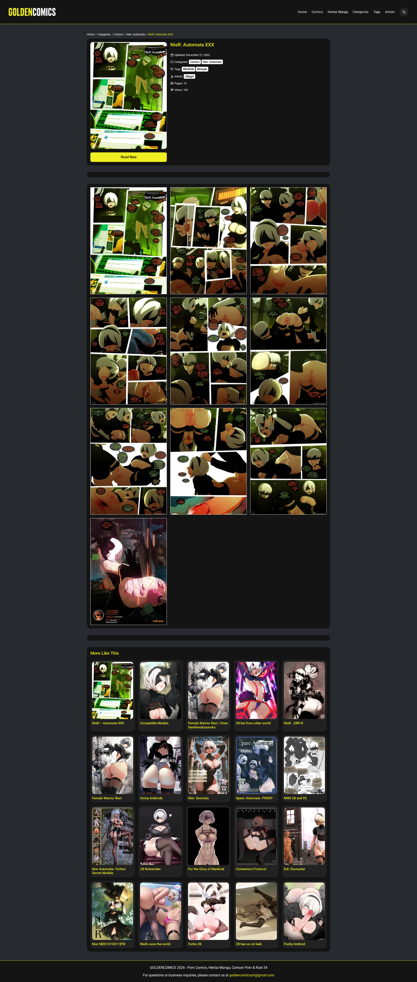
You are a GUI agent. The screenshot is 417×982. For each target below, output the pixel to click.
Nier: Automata (136, 34)
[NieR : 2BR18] (304, 690)
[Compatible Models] (160, 690)
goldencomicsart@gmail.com (251, 975)
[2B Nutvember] (160, 836)
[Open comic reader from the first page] (128, 95)
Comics (317, 12)
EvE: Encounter (294, 869)
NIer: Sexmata (198, 798)
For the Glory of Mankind (206, 869)
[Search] (404, 12)
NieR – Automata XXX (108, 723)
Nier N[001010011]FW (108, 944)
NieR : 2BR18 (293, 723)
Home (302, 12)
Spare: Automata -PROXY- (254, 798)
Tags (376, 12)
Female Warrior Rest (107, 798)
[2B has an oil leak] (256, 911)
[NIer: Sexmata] (208, 765)
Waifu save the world (155, 944)
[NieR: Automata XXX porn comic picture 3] (288, 241)
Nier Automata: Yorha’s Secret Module (109, 871)
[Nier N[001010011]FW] (112, 911)
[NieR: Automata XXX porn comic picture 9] (288, 461)
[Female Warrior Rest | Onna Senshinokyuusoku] (208, 690)
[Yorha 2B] (208, 911)
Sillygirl (189, 76)
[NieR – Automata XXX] (112, 690)
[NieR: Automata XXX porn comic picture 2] (208, 241)
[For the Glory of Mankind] (208, 836)
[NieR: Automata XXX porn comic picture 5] (208, 351)
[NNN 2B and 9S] (304, 765)
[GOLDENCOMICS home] (32, 12)
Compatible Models (154, 723)
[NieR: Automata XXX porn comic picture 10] (129, 571)
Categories (361, 12)
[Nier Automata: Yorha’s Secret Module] (112, 836)
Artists (390, 12)
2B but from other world (253, 723)
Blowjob (202, 69)
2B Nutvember (150, 869)
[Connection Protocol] (256, 836)
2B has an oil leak (249, 944)
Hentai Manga (338, 12)
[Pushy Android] (304, 911)
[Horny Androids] (160, 765)
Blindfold (188, 69)
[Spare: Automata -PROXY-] (256, 765)
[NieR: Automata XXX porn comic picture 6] (288, 351)
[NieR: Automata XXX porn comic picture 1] (129, 241)
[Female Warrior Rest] (112, 765)
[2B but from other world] (256, 690)
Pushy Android (294, 944)
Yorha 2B (194, 944)
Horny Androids (151, 798)
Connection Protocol (251, 869)
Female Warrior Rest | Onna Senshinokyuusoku (208, 725)
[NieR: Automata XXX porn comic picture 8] (208, 461)
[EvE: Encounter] (304, 836)
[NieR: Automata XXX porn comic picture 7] (129, 461)
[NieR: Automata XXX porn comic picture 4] (129, 351)
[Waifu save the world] (160, 911)
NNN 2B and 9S (295, 798)
